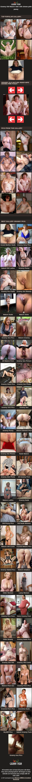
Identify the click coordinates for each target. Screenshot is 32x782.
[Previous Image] (11, 94)
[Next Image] (20, 94)
